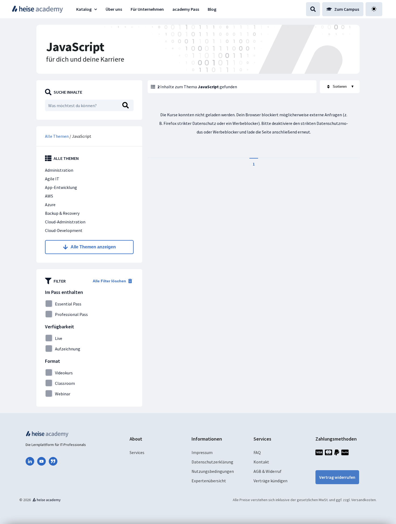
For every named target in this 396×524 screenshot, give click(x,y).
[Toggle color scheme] (374, 9)
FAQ (257, 452)
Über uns (114, 9)
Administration (59, 170)
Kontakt (261, 462)
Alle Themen (57, 136)
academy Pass (185, 9)
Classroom (65, 383)
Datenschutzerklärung (212, 462)
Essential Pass (68, 304)
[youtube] (41, 461)
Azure (50, 204)
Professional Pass (71, 314)
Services (137, 452)
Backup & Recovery (62, 213)
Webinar (62, 393)
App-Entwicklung (61, 187)
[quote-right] (53, 461)
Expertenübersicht (209, 480)
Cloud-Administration (65, 221)
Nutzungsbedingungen (213, 471)
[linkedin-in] (30, 461)
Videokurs (64, 372)
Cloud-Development (63, 230)
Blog (212, 9)
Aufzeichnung (67, 348)
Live (58, 338)
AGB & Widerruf (267, 471)
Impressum (202, 452)
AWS (49, 196)
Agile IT (52, 178)
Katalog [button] (84, 9)
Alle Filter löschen (109, 281)
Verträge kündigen (270, 480)
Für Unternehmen (147, 9)
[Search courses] (313, 9)
